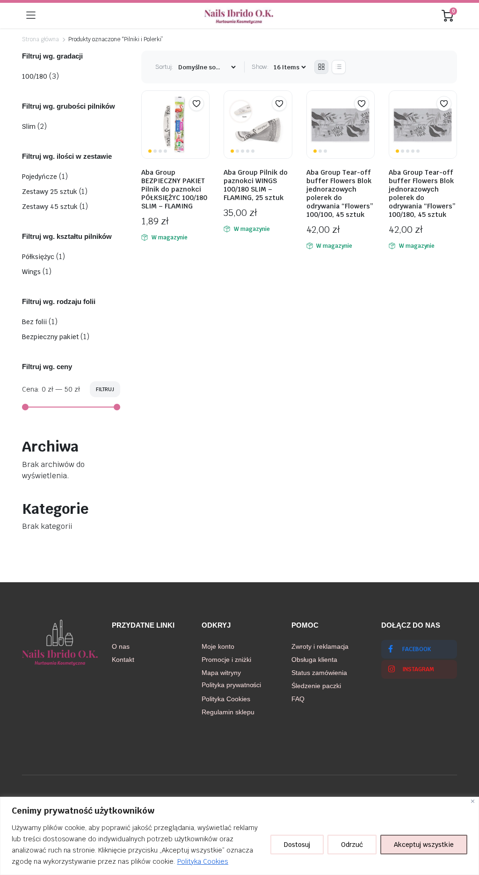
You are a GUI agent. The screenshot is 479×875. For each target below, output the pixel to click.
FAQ (298, 699)
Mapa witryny (221, 672)
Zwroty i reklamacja (319, 646)
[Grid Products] (321, 67)
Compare (201, 121)
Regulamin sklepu (228, 712)
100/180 (34, 76)
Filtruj (105, 389)
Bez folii (34, 322)
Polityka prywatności (231, 685)
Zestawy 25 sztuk (49, 191)
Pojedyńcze (39, 176)
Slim (29, 126)
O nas (121, 646)
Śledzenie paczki (316, 686)
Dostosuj (297, 844)
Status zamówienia (319, 672)
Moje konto (218, 646)
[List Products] (339, 67)
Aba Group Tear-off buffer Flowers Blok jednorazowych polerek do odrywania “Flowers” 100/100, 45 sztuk (339, 193)
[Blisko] (473, 801)
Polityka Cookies (203, 861)
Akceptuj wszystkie (424, 844)
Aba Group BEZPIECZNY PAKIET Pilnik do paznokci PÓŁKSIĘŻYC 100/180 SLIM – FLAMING (174, 189)
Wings (31, 271)
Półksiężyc (38, 256)
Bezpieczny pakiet (50, 337)
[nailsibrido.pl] (238, 15)
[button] (196, 103)
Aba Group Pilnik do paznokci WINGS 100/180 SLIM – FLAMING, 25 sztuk (256, 185)
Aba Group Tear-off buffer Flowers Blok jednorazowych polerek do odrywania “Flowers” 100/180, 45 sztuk (422, 193)
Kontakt (123, 659)
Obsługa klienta (314, 659)
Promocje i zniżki (226, 659)
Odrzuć (352, 844)
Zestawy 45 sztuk (50, 206)
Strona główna (40, 39)
